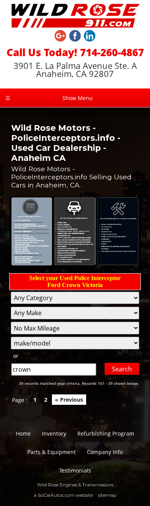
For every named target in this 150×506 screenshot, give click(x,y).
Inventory (54, 433)
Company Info (105, 452)
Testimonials (75, 470)
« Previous (69, 399)
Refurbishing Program (105, 433)
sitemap (107, 495)
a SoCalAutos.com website (63, 495)
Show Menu (49, 98)
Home (23, 433)
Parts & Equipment (51, 452)
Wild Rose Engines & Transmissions (75, 485)
